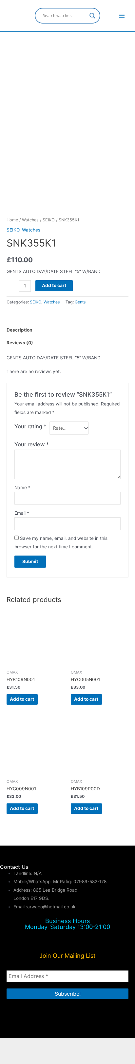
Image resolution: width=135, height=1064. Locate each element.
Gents (80, 302)
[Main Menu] (122, 15)
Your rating (30, 426)
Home (12, 219)
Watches (30, 219)
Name (22, 487)
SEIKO (49, 219)
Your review (31, 444)
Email (21, 513)
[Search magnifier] (92, 15)
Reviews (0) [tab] (20, 342)
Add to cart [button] (22, 699)
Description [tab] (19, 330)
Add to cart (54, 285)
